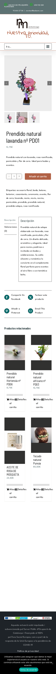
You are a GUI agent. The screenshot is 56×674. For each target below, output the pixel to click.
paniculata (11, 202)
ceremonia (33, 194)
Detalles (20, 399)
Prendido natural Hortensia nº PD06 (14, 379)
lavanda (19, 198)
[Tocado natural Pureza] (41, 435)
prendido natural (36, 202)
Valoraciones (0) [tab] (10, 229)
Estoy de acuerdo (29, 670)
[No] (52, 663)
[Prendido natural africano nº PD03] (41, 352)
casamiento (21, 194)
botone (42, 190)
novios (40, 198)
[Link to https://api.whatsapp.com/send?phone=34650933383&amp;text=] (5, 4)
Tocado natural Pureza (37, 459)
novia (27, 198)
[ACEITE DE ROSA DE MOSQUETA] (14, 441)
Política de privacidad (27, 651)
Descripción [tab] (10, 220)
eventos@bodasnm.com (34, 11)
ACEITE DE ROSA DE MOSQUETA (13, 470)
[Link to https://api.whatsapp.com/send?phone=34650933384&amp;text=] (31, 4)
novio (33, 198)
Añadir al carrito (38, 176)
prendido (22, 202)
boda (35, 190)
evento (43, 194)
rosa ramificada (31, 206)
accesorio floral (24, 190)
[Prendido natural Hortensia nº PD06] (14, 352)
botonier (10, 194)
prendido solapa (14, 206)
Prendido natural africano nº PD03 (39, 379)
